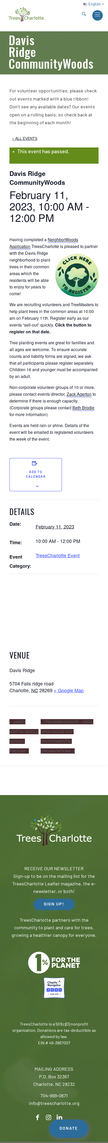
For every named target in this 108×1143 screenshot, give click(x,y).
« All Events (24, 138)
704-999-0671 (54, 1096)
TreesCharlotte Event (58, 555)
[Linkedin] (59, 1118)
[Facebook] (37, 1118)
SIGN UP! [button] (54, 904)
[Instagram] (48, 1118)
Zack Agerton (79, 394)
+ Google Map (69, 690)
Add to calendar (36, 474)
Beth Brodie (83, 408)
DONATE (69, 1129)
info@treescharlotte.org (54, 1103)
